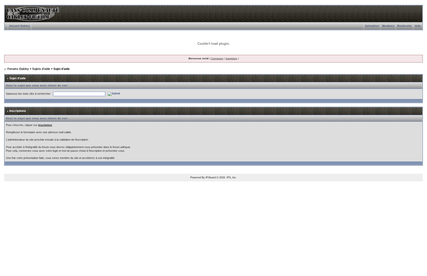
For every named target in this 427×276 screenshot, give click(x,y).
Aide (418, 25)
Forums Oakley (18, 69)
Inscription (231, 58)
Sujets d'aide (41, 69)
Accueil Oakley (19, 25)
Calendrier (372, 25)
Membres (388, 25)
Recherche (404, 25)
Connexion (217, 58)
